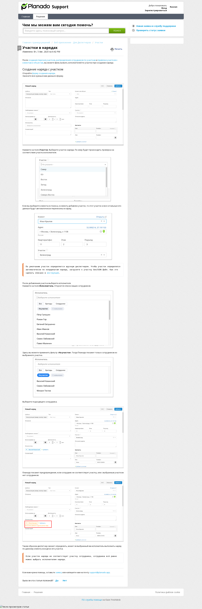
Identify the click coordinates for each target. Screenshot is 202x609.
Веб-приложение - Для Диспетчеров (72, 42)
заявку (58, 572)
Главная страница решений (36, 42)
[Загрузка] (95, 274)
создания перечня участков (42, 60)
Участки (99, 42)
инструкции (53, 273)
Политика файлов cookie (167, 592)
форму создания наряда (43, 73)
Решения (40, 16)
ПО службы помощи (92, 599)
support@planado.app (99, 572)
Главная (26, 16)
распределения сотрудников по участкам (76, 60)
